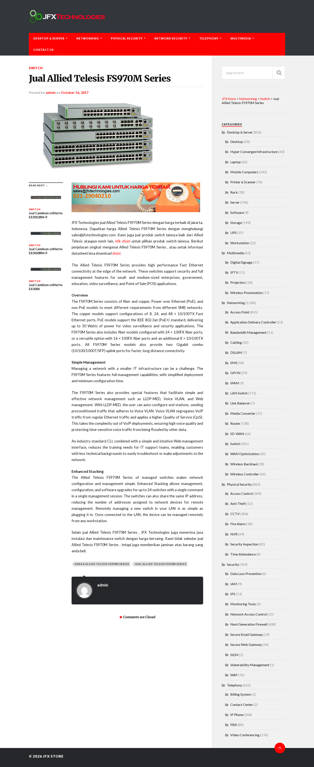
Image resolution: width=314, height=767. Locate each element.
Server (235, 202)
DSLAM (236, 352)
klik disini (123, 241)
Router (235, 423)
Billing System (240, 694)
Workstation (239, 243)
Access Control (241, 493)
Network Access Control (248, 614)
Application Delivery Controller (253, 322)
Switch (36, 68)
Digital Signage (241, 262)
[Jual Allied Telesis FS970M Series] (116, 138)
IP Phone (236, 715)
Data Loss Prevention (245, 574)
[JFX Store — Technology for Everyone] (157, 16)
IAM (233, 584)
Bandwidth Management (248, 332)
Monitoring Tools (243, 604)
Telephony (209, 38)
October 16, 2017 (74, 92)
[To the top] (279, 748)
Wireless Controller (244, 474)
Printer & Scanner (243, 182)
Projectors (238, 282)
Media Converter (242, 413)
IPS (232, 594)
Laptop (235, 162)
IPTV (234, 272)
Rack (234, 192)
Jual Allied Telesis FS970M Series (100, 78)
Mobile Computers (244, 172)
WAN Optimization (244, 454)
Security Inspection (244, 544)
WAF (234, 675)
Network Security (170, 38)
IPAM (234, 383)
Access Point (239, 312)
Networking (87, 38)
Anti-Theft (238, 503)
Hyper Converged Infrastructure (254, 152)
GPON (235, 373)
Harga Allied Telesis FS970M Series (102, 564)
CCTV (235, 514)
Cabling (236, 342)
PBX (233, 725)
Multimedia (240, 38)
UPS (233, 233)
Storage (236, 222)
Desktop (236, 142)
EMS (233, 363)
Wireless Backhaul (243, 464)
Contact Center (241, 704)
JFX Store (53, 756)
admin (51, 92)
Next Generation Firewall (248, 624)
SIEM (234, 655)
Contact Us (43, 49)
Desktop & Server (49, 38)
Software (237, 212)
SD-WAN (237, 434)
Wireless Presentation (246, 293)
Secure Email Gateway (246, 634)
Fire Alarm (238, 524)
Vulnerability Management (249, 665)
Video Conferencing (245, 735)
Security (233, 564)
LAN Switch (239, 393)
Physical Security (126, 38)
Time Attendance (243, 554)
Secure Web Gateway (246, 644)
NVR (234, 534)
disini (116, 253)
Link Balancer (240, 403)
